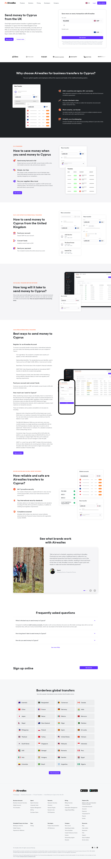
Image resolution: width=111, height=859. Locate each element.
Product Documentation (53, 825)
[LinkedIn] (97, 848)
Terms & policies (68, 830)
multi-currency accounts (35, 625)
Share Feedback (86, 837)
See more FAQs (55, 647)
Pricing (39, 3)
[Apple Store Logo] (84, 790)
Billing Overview (68, 803)
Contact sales (20, 39)
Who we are (68, 825)
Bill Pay (32, 810)
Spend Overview (34, 803)
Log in (94, 3)
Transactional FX (86, 813)
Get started (9, 39)
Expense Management (35, 807)
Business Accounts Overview (20, 803)
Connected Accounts (87, 806)
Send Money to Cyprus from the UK (53, 794)
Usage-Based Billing (69, 810)
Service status (85, 840)
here (18, 856)
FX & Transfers (16, 807)
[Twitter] (94, 848)
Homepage (16, 794)
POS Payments (51, 812)
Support (84, 835)
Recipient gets (65, 29)
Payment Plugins (51, 807)
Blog (83, 825)
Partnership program (70, 837)
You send (64, 17)
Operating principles (69, 828)
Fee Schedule (90, 44)
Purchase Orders (34, 812)
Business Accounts (26, 794)
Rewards (67, 840)
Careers (67, 835)
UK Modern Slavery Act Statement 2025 (27, 856)
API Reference (51, 828)
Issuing (83, 818)
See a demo (101, 3)
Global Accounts (17, 805)
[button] (90, 590)
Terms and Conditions (83, 44)
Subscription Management (71, 807)
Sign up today (18, 453)
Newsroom (84, 830)
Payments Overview (52, 803)
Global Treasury (17, 828)
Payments (84, 811)
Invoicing (67, 805)
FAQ (83, 832)
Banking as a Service (18, 825)
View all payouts (54, 773)
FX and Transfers (37, 794)
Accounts (84, 809)
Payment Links (51, 810)
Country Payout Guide (98, 44)
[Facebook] (92, 848)
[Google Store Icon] (94, 790)
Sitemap (33, 847)
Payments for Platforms (18, 830)
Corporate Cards (34, 805)
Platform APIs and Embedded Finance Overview (89, 803)
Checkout (50, 805)
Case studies (85, 828)
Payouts (84, 816)
